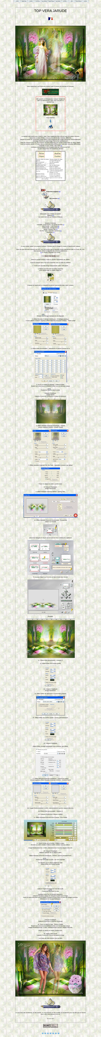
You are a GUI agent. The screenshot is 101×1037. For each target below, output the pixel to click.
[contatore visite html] (50, 1034)
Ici (41, 252)
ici (61, 145)
